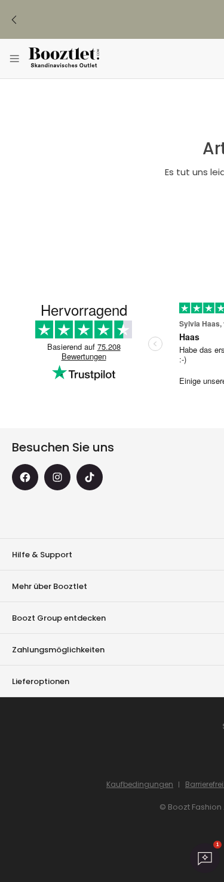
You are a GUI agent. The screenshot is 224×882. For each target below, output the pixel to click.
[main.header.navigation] (14, 58)
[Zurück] (14, 20)
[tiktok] (89, 477)
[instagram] (57, 477)
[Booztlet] (64, 58)
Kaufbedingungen (139, 784)
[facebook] (25, 477)
